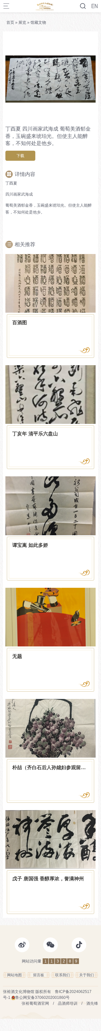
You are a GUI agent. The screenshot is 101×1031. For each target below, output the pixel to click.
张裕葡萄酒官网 (35, 1003)
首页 (10, 22)
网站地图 (14, 975)
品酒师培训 (67, 1003)
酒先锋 (92, 1003)
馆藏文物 (38, 22)
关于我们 (86, 975)
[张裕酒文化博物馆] (45, 6)
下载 (20, 156)
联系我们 (62, 975)
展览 (22, 22)
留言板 (38, 975)
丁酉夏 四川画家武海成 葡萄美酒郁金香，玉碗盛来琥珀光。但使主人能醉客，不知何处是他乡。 (48, 136)
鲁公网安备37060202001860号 (42, 997)
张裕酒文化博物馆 (18, 992)
